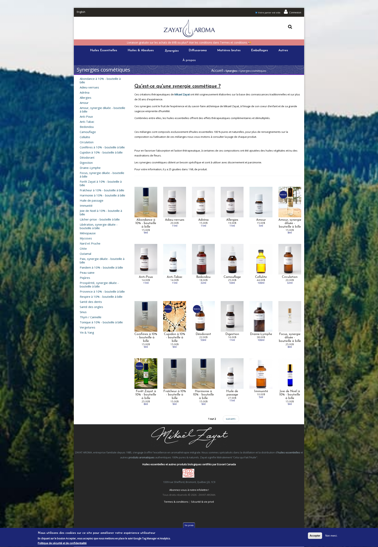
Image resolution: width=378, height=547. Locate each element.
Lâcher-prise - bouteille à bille (100, 219)
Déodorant (87, 157)
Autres (283, 50)
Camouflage (88, 132)
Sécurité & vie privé (202, 501)
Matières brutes (229, 50)
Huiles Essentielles (103, 50)
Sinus (83, 312)
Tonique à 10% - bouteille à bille (101, 322)
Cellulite (85, 137)
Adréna (84, 92)
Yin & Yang (87, 332)
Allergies (85, 98)
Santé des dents (91, 302)
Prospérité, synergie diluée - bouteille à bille (99, 284)
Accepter (315, 535)
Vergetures (87, 327)
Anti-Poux (86, 116)
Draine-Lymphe (90, 168)
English (81, 12)
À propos (189, 60)
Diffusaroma (198, 50)
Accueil (217, 70)
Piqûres (85, 278)
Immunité (86, 205)
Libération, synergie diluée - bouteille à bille (99, 226)
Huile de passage (91, 200)
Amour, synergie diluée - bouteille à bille (102, 109)
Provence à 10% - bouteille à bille (102, 291)
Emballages (259, 50)
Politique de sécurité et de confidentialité (62, 543)
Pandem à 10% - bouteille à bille (101, 267)
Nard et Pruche (90, 243)
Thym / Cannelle (90, 317)
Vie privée (189, 525)
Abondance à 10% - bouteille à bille (100, 80)
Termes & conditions (176, 501)
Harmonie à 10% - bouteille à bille (102, 195)
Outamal (85, 254)
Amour (84, 103)
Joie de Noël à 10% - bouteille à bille (101, 212)
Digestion (86, 163)
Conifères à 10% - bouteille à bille (102, 147)
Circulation (87, 142)
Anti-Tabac (87, 122)
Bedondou (87, 127)
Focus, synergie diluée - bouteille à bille (102, 174)
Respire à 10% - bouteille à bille (101, 297)
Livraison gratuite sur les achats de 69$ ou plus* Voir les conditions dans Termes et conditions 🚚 (189, 42)
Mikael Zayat (182, 94)
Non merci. (331, 535)
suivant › (231, 418)
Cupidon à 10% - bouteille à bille (101, 152)
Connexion (295, 12)
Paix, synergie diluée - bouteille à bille (102, 260)
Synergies (171, 50)
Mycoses (86, 238)
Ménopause (88, 233)
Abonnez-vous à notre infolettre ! (189, 490)
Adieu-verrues (89, 87)
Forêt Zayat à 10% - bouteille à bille (101, 183)
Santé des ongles (91, 307)
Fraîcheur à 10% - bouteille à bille (102, 190)
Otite (83, 248)
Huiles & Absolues (141, 50)
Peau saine (87, 272)
